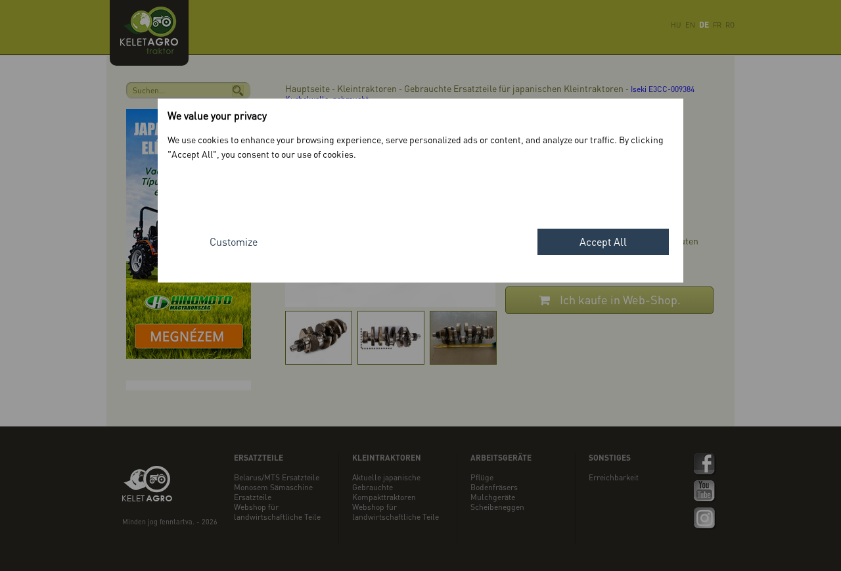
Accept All (603, 241)
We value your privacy (217, 115)
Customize (234, 241)
